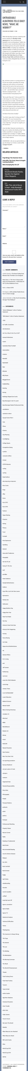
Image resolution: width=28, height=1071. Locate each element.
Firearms (5, 519)
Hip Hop (5, 621)
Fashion (5, 511)
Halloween (5, 604)
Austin (4, 341)
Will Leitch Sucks (7, 1040)
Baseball (6, 148)
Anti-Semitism (6, 329)
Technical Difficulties (8, 921)
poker (4, 811)
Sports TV (5, 913)
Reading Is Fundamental (9, 841)
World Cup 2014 (7, 1052)
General (5, 549)
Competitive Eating (7, 447)
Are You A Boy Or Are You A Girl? (11, 333)
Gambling (5, 544)
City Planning (6, 434)
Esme (4, 498)
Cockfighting (6, 439)
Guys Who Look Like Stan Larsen (11, 591)
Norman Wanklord (7, 765)
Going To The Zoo (7, 566)
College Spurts (6, 443)
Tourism (5, 985)
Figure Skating (6, 515)
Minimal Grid (11, 1066)
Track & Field (6, 989)
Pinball (4, 798)
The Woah (5, 963)
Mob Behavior (6, 726)
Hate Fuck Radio (7, 616)
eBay (4, 494)
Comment (5, 210)
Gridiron (5, 587)
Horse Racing (6, 638)
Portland (5, 820)
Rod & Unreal (6, 870)
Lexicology (5, 684)
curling (4, 468)
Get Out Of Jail (6, 561)
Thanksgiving (6, 930)
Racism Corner (6, 832)
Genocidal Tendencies (8, 553)
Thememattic (7, 1067)
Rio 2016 (5, 862)
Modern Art (5, 731)
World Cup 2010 (7, 1048)
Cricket (4, 460)
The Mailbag (6, 951)
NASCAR (5, 743)
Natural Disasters (7, 748)
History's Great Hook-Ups (9, 625)
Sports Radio (6, 908)
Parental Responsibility (8, 786)
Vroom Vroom (6, 1019)
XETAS (4, 1057)
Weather (5, 1027)
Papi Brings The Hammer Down (12, 158)
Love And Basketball (8, 693)
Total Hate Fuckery (7, 980)
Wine (4, 1044)
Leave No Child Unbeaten (9, 680)
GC (16, 31)
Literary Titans (6, 688)
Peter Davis (5, 279)
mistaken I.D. (6, 714)
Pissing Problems (7, 803)
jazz (4, 663)
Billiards (5, 371)
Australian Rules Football (9, 346)
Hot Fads (5, 642)
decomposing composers (9, 481)
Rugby (4, 875)
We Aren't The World (8, 1023)
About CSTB (10, 287)
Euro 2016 (5, 506)
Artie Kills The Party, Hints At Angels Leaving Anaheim (14, 161)
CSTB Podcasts (7, 464)
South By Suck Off (7, 900)
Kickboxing (5, 671)
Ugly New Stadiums (8, 997)
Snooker (5, 887)
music (4, 739)
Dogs (4, 489)
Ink (3, 650)
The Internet (6, 942)
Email (4, 236)
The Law (5, 947)
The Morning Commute (9, 959)
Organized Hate (6, 781)
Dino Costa (5, 485)
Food (4, 532)
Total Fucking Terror (8, 976)
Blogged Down (6, 379)
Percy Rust (5, 790)
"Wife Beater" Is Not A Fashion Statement (13, 316)
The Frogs (5, 938)
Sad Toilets (5, 879)
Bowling (5, 388)
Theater (5, 972)
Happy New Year (7, 612)
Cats (4, 422)
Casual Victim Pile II (8, 417)
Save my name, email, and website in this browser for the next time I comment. (13, 256)
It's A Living (5, 659)
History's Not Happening (9, 629)
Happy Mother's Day (8, 608)
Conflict (5, 451)
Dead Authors (6, 477)
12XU (4, 320)
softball (5, 896)
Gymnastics (6, 595)
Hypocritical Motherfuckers (10, 646)
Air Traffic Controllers (8, 324)
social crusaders (7, 892)
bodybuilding (6, 384)
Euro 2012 (5, 502)
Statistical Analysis (8, 917)
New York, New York (8, 756)
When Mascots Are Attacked (10, 1031)
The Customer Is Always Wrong (11, 934)
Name (5, 228)
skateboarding (6, 883)
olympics (5, 773)
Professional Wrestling (8, 824)
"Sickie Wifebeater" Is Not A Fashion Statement (12, 311)
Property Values (7, 828)
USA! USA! (5, 1010)
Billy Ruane (5, 375)
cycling (4, 473)
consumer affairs (7, 456)
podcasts (5, 807)
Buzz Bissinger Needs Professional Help (13, 405)
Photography (6, 794)
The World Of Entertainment (10, 968)
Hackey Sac (6, 599)
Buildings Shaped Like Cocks (10, 396)
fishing (4, 523)
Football (5, 536)
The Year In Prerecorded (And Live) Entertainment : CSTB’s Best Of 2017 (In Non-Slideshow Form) (13, 281)
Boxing (4, 392)
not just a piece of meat (9, 769)
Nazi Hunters (6, 752)
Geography (5, 557)
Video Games (6, 1014)
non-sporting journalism (9, 760)
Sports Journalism (7, 904)
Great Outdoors (6, 578)
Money (4, 735)
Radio (4, 837)
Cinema (5, 430)
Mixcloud (5, 718)
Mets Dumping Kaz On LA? (11, 164)
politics (4, 815)
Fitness (4, 528)
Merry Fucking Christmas (9, 710)
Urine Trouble (6, 1006)
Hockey (5, 633)
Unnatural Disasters (8, 1002)
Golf (4, 570)
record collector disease (9, 853)
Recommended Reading (9, 849)
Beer (4, 367)
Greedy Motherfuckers (8, 583)
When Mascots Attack (8, 1035)
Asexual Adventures (8, 337)
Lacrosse (5, 676)
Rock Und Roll (6, 866)
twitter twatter (6, 993)
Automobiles (6, 350)
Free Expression (7, 540)
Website (5, 243)
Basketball (5, 362)
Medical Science (7, 701)
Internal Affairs (6, 655)
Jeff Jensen (6, 667)
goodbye (5, 574)
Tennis (4, 925)
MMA (4, 722)
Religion (5, 858)
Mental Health (6, 705)
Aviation (5, 354)
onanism (5, 777)
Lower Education (7, 697)
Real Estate (5, 845)
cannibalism (6, 409)
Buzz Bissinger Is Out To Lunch (11, 401)
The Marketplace (7, 955)
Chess (4, 426)
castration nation (7, 413)
